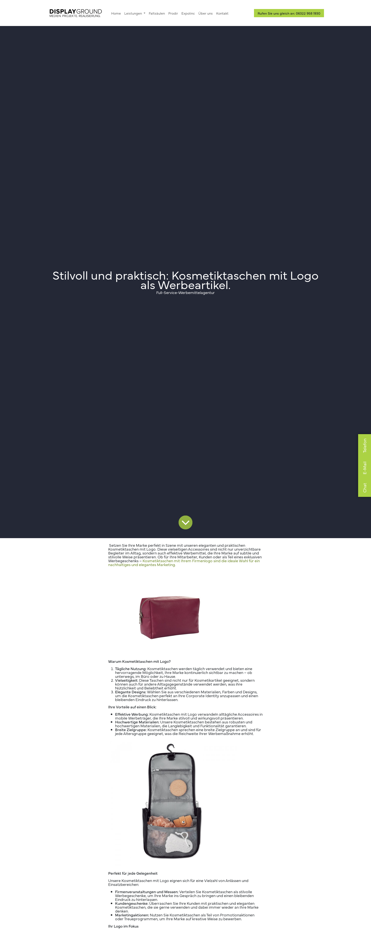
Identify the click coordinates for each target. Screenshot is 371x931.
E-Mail (364, 467)
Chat (364, 488)
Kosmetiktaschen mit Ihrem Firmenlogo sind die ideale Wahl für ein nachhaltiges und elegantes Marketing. (184, 562)
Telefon (364, 445)
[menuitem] (116, 13)
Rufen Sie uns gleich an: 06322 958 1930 (289, 13)
